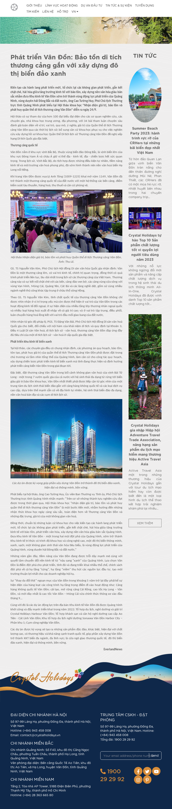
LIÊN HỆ (48, 11)
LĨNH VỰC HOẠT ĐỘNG (61, 5)
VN (74, 11)
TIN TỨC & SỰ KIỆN (119, 5)
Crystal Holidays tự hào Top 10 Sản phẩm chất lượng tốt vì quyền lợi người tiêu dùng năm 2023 (145, 247)
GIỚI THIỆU (34, 5)
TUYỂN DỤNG (144, 5)
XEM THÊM (145, 523)
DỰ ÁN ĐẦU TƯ (91, 5)
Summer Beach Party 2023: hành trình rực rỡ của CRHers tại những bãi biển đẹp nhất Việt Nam (145, 140)
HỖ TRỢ (62, 11)
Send (155, 755)
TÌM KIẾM (32, 11)
